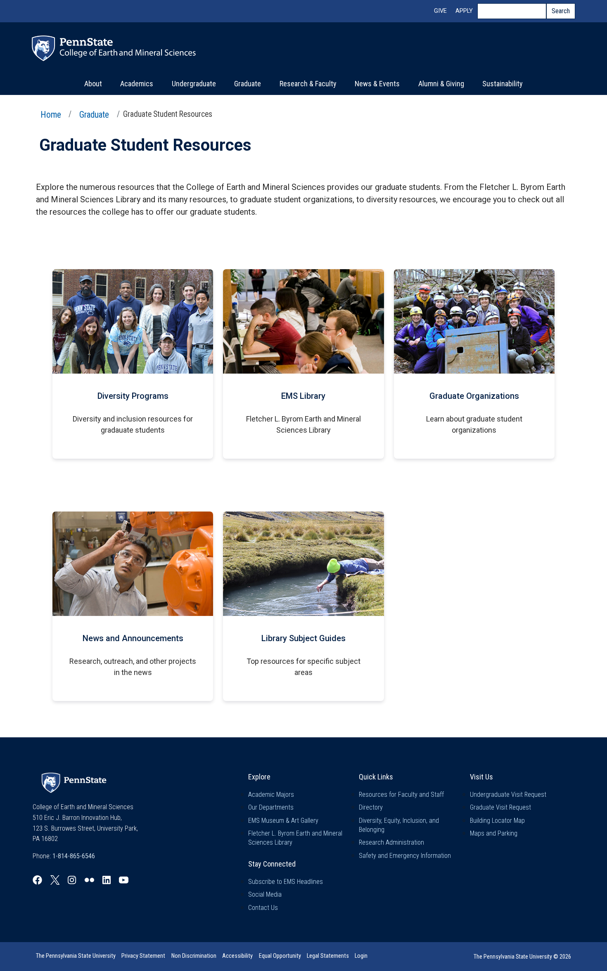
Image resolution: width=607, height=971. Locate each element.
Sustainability (502, 83)
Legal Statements (328, 955)
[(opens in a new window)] (37, 880)
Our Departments (271, 807)
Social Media (265, 894)
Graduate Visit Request (500, 807)
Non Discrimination (193, 955)
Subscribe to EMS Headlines (285, 882)
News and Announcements (133, 638)
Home (50, 114)
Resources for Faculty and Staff (401, 794)
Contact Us (263, 908)
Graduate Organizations (474, 396)
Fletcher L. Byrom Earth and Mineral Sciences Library (295, 837)
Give (440, 10)
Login (361, 955)
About (93, 83)
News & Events (377, 83)
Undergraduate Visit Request (508, 794)
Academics (136, 83)
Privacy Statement (143, 955)
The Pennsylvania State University (76, 955)
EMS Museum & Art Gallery (283, 820)
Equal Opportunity (280, 955)
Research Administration (391, 842)
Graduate (247, 83)
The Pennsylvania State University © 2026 (522, 956)
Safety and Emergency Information (405, 856)
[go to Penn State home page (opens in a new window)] (74, 782)
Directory (371, 807)
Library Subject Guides (303, 638)
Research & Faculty (308, 83)
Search (561, 11)
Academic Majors (271, 794)
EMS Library (303, 396)
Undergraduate (194, 83)
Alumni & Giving (441, 83)
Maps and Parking (493, 833)
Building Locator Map (497, 820)
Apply (464, 10)
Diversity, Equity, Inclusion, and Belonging (399, 825)
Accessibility (237, 955)
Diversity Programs (132, 396)
